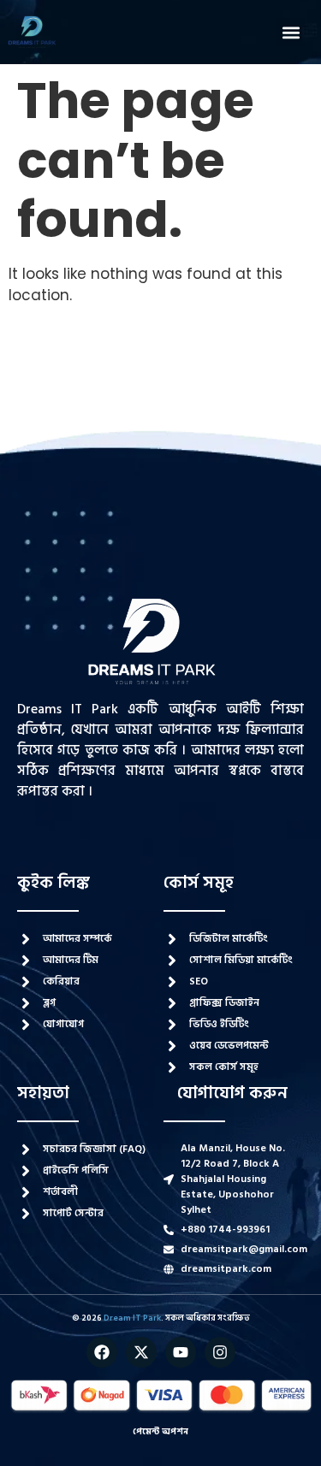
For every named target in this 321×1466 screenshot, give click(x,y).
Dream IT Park (132, 1318)
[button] (290, 32)
